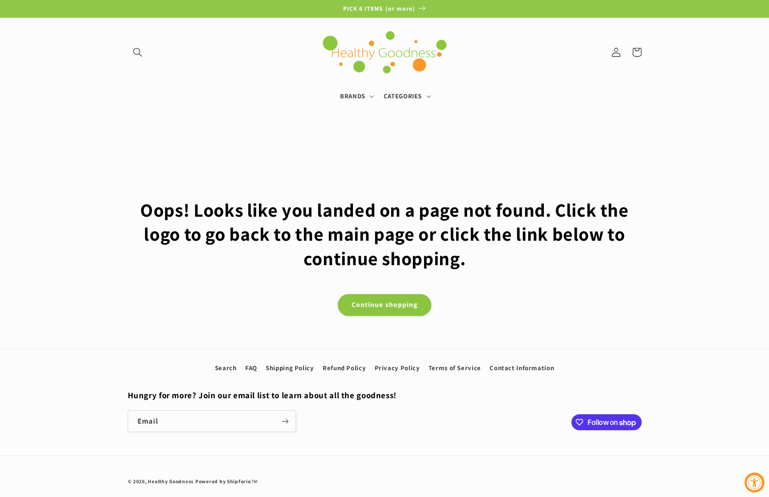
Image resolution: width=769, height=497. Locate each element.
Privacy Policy (397, 368)
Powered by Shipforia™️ (226, 481)
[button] (138, 52)
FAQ (251, 368)
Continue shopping (384, 304)
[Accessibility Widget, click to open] (755, 483)
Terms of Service (455, 368)
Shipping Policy (290, 368)
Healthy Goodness (171, 481)
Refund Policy (344, 368)
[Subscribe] (285, 421)
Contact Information (522, 368)
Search (226, 368)
